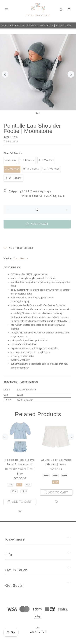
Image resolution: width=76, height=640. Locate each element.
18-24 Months (13, 177)
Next (71, 74)
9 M (28, 484)
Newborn (10, 160)
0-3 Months (27, 160)
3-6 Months (46, 160)
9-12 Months (31, 168)
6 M (19, 484)
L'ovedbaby (20, 258)
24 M (24, 491)
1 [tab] (37, 113)
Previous (5, 74)
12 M (14, 491)
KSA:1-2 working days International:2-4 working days (36, 193)
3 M (10, 484)
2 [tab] (39, 113)
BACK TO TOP (38, 631)
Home (5, 25)
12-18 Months (51, 168)
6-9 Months (12, 168)
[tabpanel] (38, 72)
